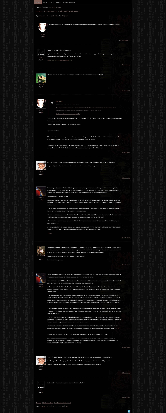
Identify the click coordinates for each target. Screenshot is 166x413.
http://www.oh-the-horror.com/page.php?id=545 (59, 60)
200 (42, 200)
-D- (41, 257)
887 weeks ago (124, 40)
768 (42, 174)
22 (53, 16)
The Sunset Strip (50, 11)
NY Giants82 (40, 84)
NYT (117, 328)
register (54, 7)
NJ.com (50, 233)
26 (42, 86)
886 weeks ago (126, 397)
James (43, 34)
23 (56, 16)
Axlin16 (41, 172)
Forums (39, 11)
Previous (43, 16)
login (59, 7)
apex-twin (41, 197)
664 (44, 36)
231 (42, 259)
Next (67, 16)
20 (42, 59)
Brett (40, 57)
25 (63, 16)
